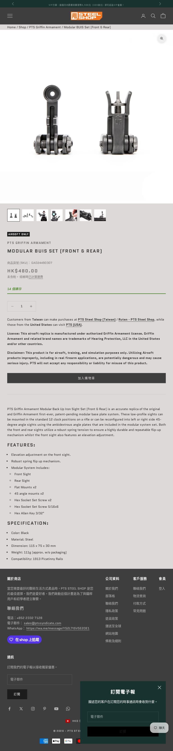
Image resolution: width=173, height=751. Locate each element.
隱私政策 (111, 611)
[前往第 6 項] (85, 215)
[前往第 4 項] (56, 215)
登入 (162, 588)
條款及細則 (113, 641)
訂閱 (123, 731)
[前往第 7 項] (100, 215)
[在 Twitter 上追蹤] (21, 708)
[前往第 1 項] (13, 215)
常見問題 (139, 611)
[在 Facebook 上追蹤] (9, 708)
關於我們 (111, 588)
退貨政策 (111, 618)
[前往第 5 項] (71, 215)
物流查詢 (139, 596)
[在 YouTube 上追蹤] (56, 708)
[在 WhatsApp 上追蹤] (68, 708)
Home (11, 27)
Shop (22, 27)
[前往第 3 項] (42, 215)
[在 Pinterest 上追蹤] (44, 708)
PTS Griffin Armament (45, 27)
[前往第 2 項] (28, 215)
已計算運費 (35, 277)
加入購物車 (86, 378)
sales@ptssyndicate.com (42, 623)
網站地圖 (111, 633)
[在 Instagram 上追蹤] (33, 708)
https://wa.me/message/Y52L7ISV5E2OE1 (57, 628)
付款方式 (139, 603)
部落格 (110, 596)
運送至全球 (113, 626)
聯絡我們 (111, 603)
